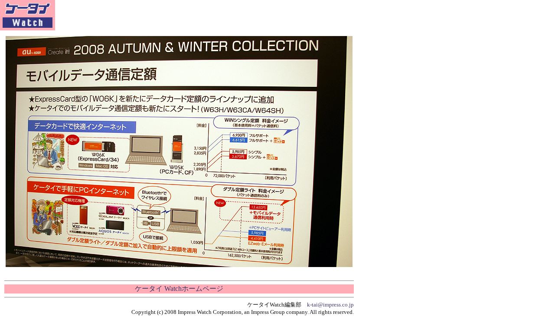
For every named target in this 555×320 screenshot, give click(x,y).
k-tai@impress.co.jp (330, 304)
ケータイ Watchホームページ (179, 288)
